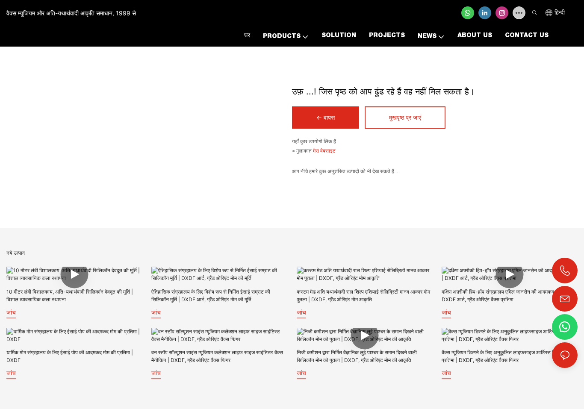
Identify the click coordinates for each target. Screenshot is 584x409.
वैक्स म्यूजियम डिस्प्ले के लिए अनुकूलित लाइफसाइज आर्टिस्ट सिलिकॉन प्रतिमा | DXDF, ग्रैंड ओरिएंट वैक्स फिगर (505, 356)
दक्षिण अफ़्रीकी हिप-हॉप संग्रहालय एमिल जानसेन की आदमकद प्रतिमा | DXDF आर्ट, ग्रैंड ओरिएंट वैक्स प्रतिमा (506, 295)
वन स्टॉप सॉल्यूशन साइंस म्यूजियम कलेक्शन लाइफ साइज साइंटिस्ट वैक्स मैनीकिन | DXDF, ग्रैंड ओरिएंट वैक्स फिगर (217, 356)
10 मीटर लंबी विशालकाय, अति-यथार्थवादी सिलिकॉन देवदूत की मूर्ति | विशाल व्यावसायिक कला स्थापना (69, 295)
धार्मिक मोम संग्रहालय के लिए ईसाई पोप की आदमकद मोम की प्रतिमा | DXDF (69, 356)
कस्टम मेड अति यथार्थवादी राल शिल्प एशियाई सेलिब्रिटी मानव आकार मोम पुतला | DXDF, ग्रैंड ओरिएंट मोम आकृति (363, 295)
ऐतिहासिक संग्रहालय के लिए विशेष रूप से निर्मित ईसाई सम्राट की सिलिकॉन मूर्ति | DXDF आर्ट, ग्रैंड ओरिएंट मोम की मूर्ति (210, 295)
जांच (11, 312)
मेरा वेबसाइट (324, 151)
